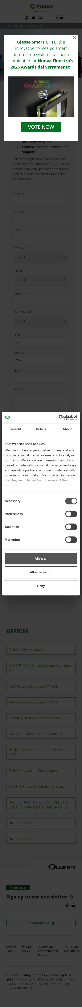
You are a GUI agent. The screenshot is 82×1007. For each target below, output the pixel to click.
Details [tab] (41, 429)
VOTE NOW (41, 126)
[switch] (71, 514)
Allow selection (41, 572)
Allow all (41, 558)
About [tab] (67, 429)
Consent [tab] (14, 429)
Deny (41, 586)
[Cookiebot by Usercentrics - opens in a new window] (59, 417)
